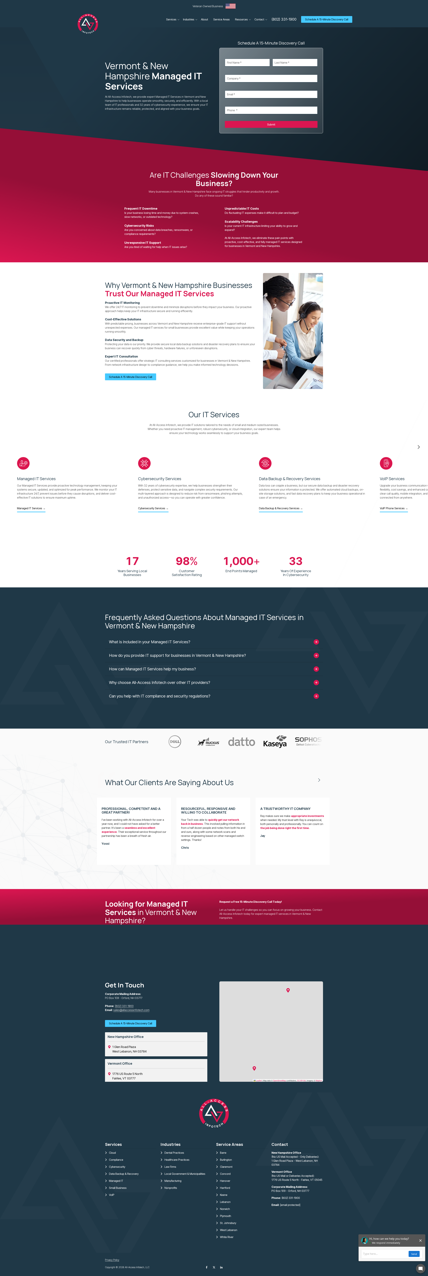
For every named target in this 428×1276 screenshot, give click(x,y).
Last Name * (280, 55)
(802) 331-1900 (284, 19)
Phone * (230, 103)
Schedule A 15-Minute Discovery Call (326, 19)
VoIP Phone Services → (394, 508)
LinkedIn (221, 1267)
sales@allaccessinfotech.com (131, 1010)
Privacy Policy (112, 1259)
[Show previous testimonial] (308, 780)
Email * (229, 87)
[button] (288, 990)
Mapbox (319, 1080)
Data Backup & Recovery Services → (281, 508)
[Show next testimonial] (319, 780)
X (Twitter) (214, 1267)
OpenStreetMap (279, 1080)
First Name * (232, 55)
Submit (271, 124)
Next (419, 447)
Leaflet (259, 1080)
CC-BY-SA (301, 1080)
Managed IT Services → (31, 508)
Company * (231, 71)
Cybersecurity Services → (153, 508)
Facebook (206, 1267)
